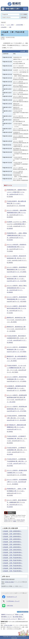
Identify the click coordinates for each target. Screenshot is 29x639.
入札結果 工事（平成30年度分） (13, 552)
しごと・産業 (10, 24)
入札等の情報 (19, 24)
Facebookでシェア (12, 596)
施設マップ (21, 619)
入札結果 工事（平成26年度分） (13, 563)
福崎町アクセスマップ (7, 614)
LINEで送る (10, 605)
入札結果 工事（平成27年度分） (13, 560)
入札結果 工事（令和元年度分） (12, 549)
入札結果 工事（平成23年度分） (13, 571)
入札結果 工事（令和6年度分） (12, 536)
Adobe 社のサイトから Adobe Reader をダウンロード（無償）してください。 (14, 520)
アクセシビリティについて (9, 619)
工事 (10, 27)
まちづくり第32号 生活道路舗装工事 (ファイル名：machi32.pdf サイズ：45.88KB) (17, 482)
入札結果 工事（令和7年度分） (12, 533)
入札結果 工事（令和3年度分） (12, 544)
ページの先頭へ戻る (23, 611)
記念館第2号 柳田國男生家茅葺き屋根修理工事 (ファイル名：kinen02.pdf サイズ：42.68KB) (16, 388)
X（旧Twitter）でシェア (13, 601)
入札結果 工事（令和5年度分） (12, 539)
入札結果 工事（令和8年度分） (12, 531)
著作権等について (6, 616)
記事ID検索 (23, 17)
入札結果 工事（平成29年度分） (13, 555)
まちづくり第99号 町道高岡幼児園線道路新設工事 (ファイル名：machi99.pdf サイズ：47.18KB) (17, 269)
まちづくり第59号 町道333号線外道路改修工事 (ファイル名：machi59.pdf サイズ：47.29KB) (17, 379)
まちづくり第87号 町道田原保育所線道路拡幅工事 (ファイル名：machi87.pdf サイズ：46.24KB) (17, 299)
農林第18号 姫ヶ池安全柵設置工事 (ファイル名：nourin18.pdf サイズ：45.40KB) (17, 358)
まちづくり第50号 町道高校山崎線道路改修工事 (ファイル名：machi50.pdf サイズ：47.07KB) (17, 409)
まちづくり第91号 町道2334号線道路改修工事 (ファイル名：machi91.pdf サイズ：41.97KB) (16, 279)
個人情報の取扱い (18, 616)
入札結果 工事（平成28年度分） (13, 557)
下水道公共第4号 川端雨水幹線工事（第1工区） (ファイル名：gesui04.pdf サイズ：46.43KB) (16, 418)
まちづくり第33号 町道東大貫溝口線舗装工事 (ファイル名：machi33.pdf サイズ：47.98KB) (17, 473)
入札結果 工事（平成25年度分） (13, 565)
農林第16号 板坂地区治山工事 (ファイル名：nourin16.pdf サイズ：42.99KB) (16, 329)
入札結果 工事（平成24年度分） (13, 568)
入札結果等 (4, 27)
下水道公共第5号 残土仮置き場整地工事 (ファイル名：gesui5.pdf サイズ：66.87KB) (16, 203)
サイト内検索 (24, 14)
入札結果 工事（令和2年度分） (12, 547)
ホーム (2, 24)
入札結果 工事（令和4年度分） (12, 541)
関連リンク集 (19, 614)
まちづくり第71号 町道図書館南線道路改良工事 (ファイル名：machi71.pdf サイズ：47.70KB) (17, 349)
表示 (26, 8)
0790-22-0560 (9, 582)
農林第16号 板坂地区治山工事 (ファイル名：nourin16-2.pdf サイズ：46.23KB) (16, 320)
